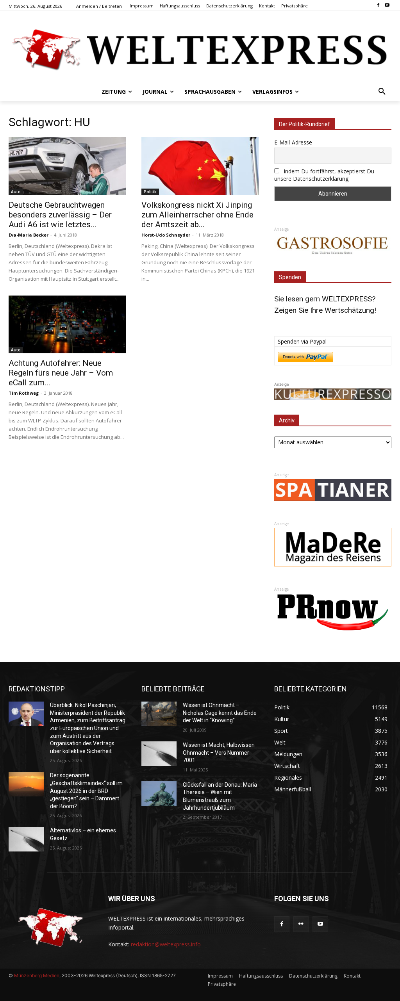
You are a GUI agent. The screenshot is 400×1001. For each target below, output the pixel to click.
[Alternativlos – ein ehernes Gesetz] (26, 839)
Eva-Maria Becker (28, 235)
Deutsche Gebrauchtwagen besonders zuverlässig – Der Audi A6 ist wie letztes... (60, 214)
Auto (16, 191)
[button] (382, 91)
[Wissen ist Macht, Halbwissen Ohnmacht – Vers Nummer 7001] (159, 753)
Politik (150, 191)
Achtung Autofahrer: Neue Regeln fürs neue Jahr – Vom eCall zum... (61, 372)
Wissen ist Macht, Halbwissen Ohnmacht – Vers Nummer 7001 (219, 752)
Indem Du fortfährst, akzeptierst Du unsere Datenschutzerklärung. (324, 174)
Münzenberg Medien (36, 975)
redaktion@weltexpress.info (166, 944)
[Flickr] (301, 924)
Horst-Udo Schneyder (165, 235)
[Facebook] (377, 5)
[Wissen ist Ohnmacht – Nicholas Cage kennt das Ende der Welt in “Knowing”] (159, 714)
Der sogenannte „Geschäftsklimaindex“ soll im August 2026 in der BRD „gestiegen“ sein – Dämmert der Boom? (86, 790)
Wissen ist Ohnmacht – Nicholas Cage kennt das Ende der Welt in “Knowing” (220, 712)
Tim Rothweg (24, 393)
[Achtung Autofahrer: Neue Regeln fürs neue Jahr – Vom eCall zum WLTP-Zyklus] (67, 324)
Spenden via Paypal (302, 341)
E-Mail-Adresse (293, 142)
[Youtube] (386, 5)
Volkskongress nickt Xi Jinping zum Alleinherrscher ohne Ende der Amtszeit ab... (197, 214)
